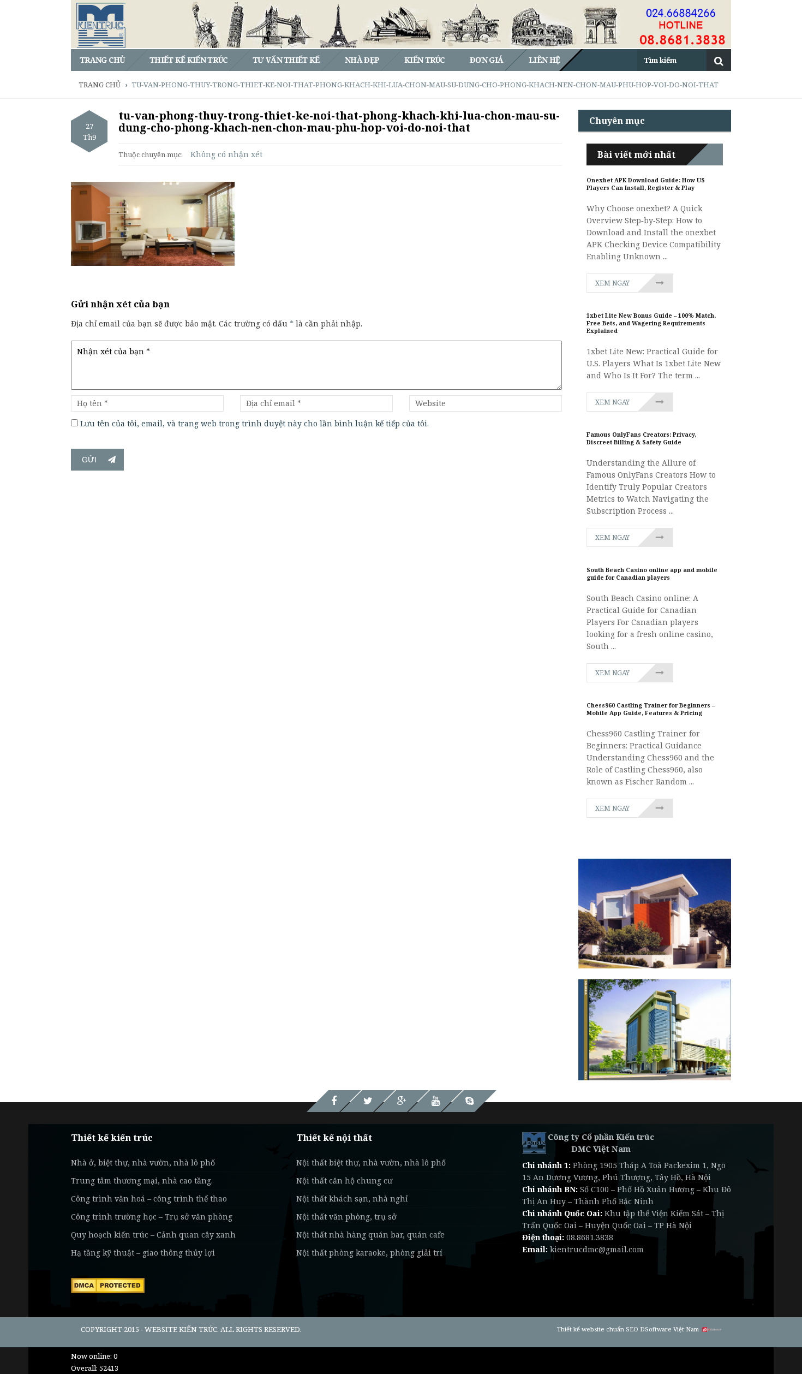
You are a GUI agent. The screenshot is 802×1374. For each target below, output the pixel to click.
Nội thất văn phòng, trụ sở (346, 1216)
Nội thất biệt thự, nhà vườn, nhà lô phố (371, 1162)
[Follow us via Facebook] (334, 1101)
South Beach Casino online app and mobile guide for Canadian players (651, 573)
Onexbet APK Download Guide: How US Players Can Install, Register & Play (645, 184)
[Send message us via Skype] (469, 1101)
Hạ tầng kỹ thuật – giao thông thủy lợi (143, 1252)
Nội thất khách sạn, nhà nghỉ (352, 1198)
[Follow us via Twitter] (367, 1101)
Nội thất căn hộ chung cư (344, 1180)
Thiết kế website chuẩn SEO (597, 1329)
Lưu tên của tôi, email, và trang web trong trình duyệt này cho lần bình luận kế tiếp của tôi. (254, 423)
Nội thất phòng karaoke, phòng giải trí (369, 1252)
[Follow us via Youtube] (435, 1101)
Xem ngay (612, 283)
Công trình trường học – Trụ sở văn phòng (151, 1216)
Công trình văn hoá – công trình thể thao (149, 1198)
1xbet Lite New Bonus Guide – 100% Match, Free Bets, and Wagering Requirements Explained (651, 323)
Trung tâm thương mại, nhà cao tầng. (142, 1180)
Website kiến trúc (181, 1329)
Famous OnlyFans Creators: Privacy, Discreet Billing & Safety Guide (641, 438)
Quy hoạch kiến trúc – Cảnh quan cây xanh (153, 1234)
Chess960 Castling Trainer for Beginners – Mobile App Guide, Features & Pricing (650, 709)
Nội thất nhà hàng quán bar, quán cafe (370, 1234)
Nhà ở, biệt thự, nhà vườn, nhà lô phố (143, 1162)
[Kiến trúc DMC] (534, 1142)
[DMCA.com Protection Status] (108, 1284)
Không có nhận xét (226, 154)
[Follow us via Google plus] (401, 1101)
